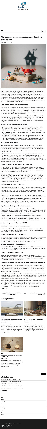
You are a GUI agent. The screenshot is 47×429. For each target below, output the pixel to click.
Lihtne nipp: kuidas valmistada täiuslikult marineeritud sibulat (12, 387)
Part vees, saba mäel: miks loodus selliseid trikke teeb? (11, 379)
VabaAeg (2, 414)
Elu (1, 395)
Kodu (2, 397)
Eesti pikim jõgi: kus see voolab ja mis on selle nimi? (10, 383)
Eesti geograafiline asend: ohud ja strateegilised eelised (11, 381)
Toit (1, 412)
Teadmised (3, 405)
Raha (2, 403)
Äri (1, 393)
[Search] (45, 31)
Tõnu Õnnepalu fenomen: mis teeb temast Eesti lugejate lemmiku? (11, 320)
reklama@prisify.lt (7, 426)
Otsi (2, 372)
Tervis (2, 410)
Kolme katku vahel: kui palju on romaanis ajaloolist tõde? (11, 355)
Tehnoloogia (3, 408)
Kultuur (7, 288)
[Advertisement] (23, 20)
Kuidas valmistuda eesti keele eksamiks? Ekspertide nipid (11, 385)
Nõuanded (3, 401)
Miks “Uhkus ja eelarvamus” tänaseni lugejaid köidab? (33, 320)
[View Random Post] (42, 31)
